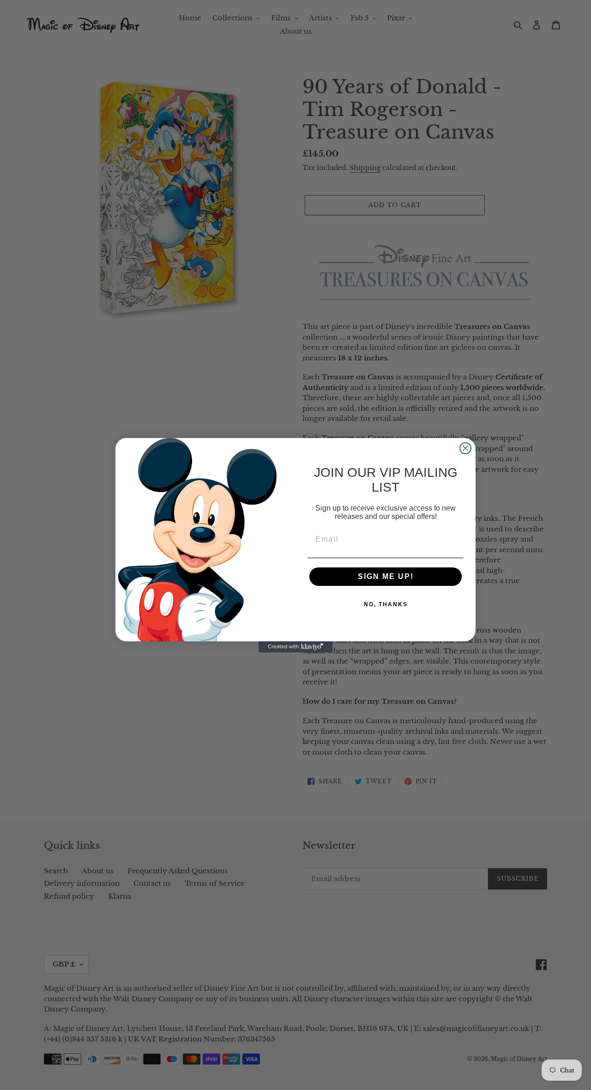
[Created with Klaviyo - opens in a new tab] (295, 646)
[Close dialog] (465, 448)
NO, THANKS (386, 604)
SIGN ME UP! (386, 576)
